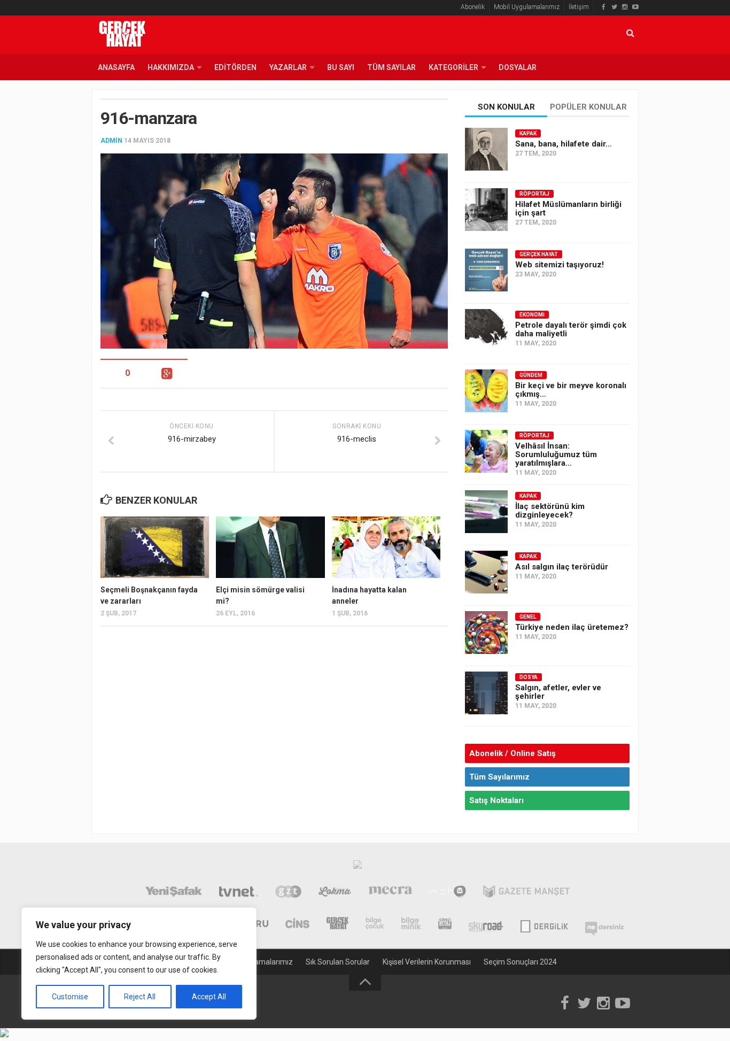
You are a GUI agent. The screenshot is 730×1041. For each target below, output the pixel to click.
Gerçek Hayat (538, 254)
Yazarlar (288, 67)
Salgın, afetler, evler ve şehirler (558, 692)
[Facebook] (603, 7)
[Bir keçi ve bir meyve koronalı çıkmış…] (486, 390)
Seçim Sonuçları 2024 (520, 962)
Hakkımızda (170, 67)
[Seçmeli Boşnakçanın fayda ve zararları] (154, 546)
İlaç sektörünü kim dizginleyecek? (550, 511)
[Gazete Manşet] (526, 892)
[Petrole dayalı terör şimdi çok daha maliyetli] (486, 330)
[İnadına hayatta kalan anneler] (386, 546)
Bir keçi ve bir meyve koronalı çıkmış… (570, 390)
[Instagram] (625, 7)
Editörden (235, 67)
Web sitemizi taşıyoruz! (559, 264)
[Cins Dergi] (297, 924)
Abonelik (473, 7)
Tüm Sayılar (391, 67)
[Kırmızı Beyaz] (445, 924)
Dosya (528, 677)
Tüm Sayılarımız (499, 777)
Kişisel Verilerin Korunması (427, 962)
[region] (139, 963)
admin (111, 140)
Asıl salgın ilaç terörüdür (561, 567)
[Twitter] (614, 7)
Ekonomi (532, 315)
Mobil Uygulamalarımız (527, 7)
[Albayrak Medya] (357, 867)
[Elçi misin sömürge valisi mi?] (270, 546)
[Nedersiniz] (604, 924)
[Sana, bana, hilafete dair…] (486, 149)
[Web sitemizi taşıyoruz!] (486, 270)
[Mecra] (390, 892)
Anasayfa (116, 67)
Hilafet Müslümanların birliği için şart (568, 208)
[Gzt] (288, 892)
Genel (527, 617)
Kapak (528, 133)
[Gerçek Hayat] (337, 924)
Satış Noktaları (496, 800)
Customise (70, 996)
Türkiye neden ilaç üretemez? (571, 627)
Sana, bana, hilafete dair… (563, 144)
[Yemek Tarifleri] (335, 892)
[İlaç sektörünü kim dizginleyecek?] (486, 511)
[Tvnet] (238, 892)
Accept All (209, 996)
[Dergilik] (544, 924)
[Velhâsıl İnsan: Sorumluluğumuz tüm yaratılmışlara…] (486, 451)
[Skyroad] (486, 924)
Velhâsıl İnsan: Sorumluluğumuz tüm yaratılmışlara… (556, 454)
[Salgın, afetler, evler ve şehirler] (486, 693)
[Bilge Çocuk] (375, 924)
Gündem (530, 375)
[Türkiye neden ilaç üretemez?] (486, 632)
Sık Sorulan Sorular (338, 962)
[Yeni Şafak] (173, 892)
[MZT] (447, 892)
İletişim (579, 7)
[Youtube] (635, 7)
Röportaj (534, 194)
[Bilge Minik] (411, 924)
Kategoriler (453, 67)
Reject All (140, 996)
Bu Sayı (340, 67)
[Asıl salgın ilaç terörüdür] (486, 572)
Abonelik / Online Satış (512, 753)
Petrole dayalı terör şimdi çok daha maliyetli (570, 329)
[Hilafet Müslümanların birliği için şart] (486, 209)
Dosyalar (518, 67)
